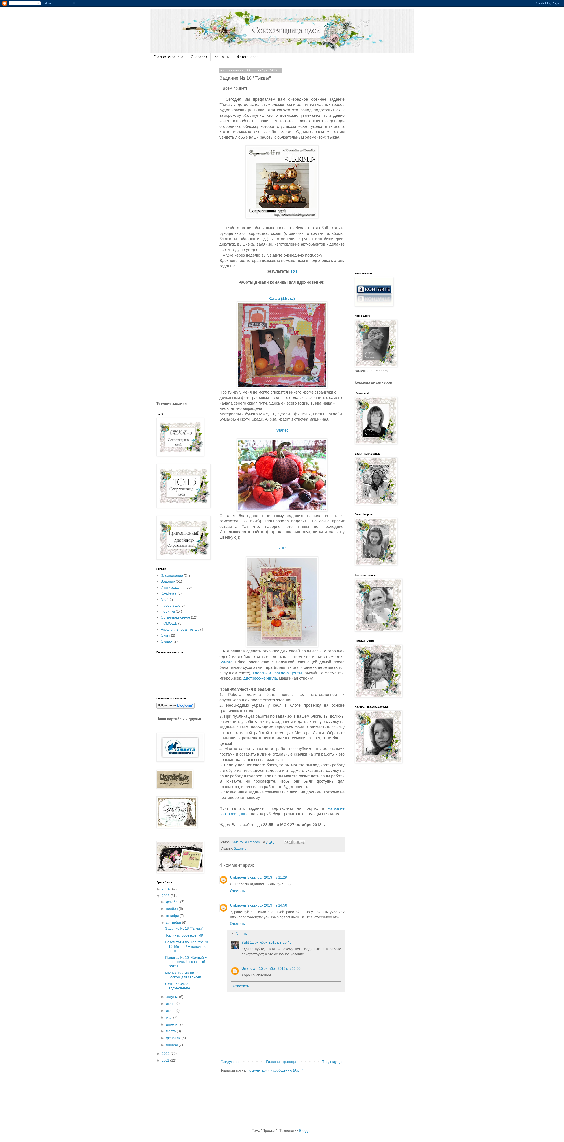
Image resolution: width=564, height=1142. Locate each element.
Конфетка (168, 593)
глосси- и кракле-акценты (277, 673)
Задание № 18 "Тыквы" (184, 928)
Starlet (282, 430)
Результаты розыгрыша (180, 629)
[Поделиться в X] (294, 842)
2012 (166, 1053)
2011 (166, 1060)
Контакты (222, 57)
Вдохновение (172, 575)
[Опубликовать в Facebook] (299, 842)
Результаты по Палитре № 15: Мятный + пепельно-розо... (186, 946)
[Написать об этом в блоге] (290, 842)
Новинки (168, 611)
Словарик (199, 57)
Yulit (282, 548)
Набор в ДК (170, 605)
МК (163, 599)
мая (169, 1017)
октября (173, 916)
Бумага (226, 662)
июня (170, 1011)
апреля (172, 1024)
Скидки (167, 641)
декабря (173, 902)
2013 (166, 896)
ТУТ (294, 271)
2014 (166, 889)
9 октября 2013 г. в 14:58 (267, 905)
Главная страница (168, 57)
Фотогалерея (247, 57)
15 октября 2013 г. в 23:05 (280, 968)
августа (172, 997)
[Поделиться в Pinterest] (303, 842)
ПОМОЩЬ (169, 623)
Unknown (238, 877)
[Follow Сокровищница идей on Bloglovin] (175, 707)
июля (170, 1003)
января (172, 1045)
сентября (174, 922)
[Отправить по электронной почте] (286, 842)
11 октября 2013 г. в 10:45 (270, 942)
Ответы (242, 934)
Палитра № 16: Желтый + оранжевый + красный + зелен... (186, 962)
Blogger (305, 1131)
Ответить (237, 891)
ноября (172, 909)
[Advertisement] (189, 135)
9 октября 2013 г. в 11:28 (267, 877)
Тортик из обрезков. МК (184, 935)
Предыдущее (332, 1062)
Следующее (230, 1062)
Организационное (175, 617)
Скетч (165, 635)
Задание (240, 848)
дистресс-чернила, (260, 678)
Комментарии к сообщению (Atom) (275, 1070)
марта (171, 1031)
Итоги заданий (173, 587)
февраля (174, 1038)
